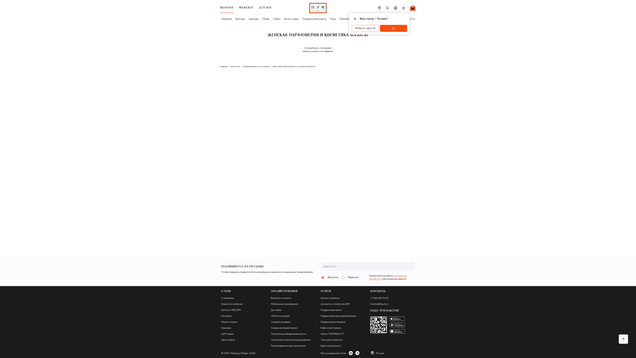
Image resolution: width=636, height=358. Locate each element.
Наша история (229, 322)
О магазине (227, 298)
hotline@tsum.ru (379, 304)
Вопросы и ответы (281, 298)
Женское (235, 67)
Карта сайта (228, 340)
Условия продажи (281, 322)
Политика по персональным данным (291, 340)
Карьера (226, 328)
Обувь (265, 19)
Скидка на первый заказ (284, 328)
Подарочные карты (314, 19)
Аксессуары (291, 19)
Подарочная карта (331, 310)
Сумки (276, 19)
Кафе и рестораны (331, 328)
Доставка (276, 310)
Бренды (240, 19)
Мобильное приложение (284, 304)
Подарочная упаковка (333, 322)
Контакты (226, 316)
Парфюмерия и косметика (256, 67)
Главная (224, 67)
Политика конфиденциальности (288, 334)
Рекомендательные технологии (288, 346)
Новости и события (231, 304)
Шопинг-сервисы (330, 298)
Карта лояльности (331, 346)
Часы (333, 19)
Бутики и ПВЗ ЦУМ (231, 310)
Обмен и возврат (280, 316)
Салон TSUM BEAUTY (332, 334)
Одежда (253, 19)
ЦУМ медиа (227, 334)
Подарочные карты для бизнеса (338, 316)
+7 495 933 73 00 (379, 298)
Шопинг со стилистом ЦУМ (335, 304)
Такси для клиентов (331, 340)
